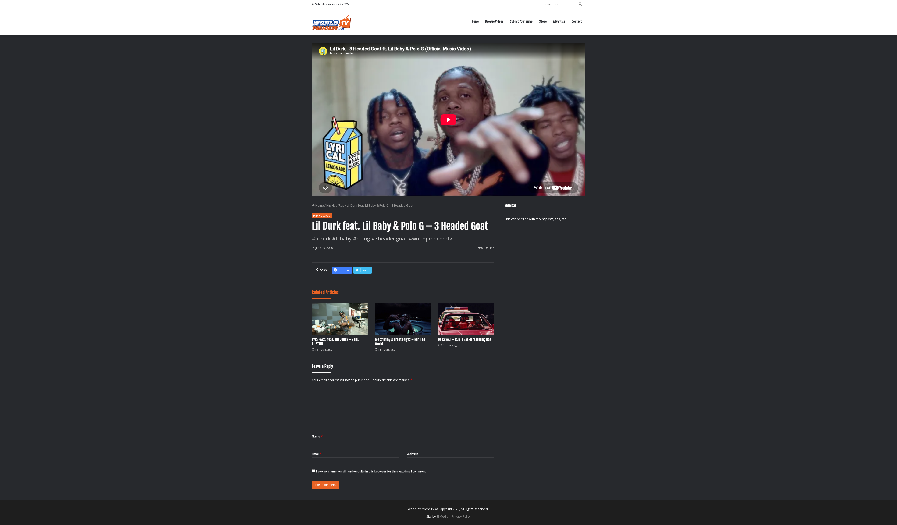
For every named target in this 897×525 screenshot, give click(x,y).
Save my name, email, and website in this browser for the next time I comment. (371, 471)
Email (317, 454)
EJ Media (442, 516)
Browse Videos (494, 21)
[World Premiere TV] (331, 21)
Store (543, 21)
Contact (577, 21)
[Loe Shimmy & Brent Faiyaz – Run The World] (403, 319)
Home (475, 21)
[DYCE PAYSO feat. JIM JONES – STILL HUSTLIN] (340, 319)
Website (412, 454)
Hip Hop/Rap (335, 205)
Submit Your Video (521, 21)
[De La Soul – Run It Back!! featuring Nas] (466, 319)
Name (317, 436)
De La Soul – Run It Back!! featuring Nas (464, 340)
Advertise (559, 21)
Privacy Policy (461, 516)
